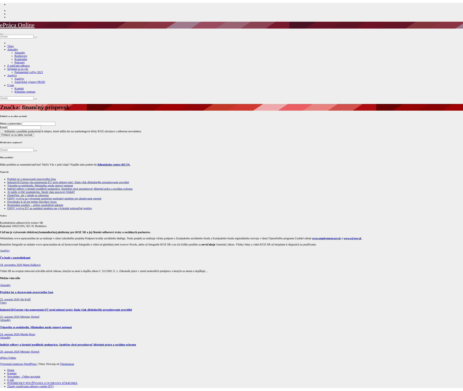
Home (10, 370)
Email (3, 127)
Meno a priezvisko (10, 123)
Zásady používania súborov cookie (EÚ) (30, 386)
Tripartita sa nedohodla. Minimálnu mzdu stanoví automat (40, 185)
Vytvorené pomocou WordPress (18, 364)
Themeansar (67, 364)
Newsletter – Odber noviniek (23, 376)
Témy (10, 46)
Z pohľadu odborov (18, 65)
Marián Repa (27, 334)
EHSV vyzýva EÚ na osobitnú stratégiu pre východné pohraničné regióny (49, 208)
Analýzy (12, 75)
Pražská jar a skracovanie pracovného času (31, 179)
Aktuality (12, 49)
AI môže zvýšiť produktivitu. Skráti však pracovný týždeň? (41, 192)
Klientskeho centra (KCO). (113, 164)
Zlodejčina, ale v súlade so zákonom (28, 195)
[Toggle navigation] (1, 34)
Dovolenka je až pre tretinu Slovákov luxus (32, 201)
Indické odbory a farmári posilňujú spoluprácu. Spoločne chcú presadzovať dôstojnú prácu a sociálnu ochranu (70, 188)
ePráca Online (17, 25)
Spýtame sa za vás (17, 68)
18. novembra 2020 (11, 264)
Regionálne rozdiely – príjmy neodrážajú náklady (35, 205)
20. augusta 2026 (10, 351)
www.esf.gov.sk (353, 238)
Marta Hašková (32, 264)
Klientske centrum (24, 91)
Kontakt (19, 88)
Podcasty (19, 62)
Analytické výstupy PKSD (29, 82)
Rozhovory (20, 55)
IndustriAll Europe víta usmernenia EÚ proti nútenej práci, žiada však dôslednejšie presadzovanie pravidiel (68, 182)
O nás (10, 85)
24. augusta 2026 (10, 334)
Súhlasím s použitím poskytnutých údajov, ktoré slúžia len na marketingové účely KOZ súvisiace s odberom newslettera (72, 131)
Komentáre (20, 59)
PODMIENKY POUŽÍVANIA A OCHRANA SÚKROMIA (42, 383)
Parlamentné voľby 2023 (28, 72)
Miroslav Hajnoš (29, 316)
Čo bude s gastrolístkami (15, 257)
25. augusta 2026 (10, 299)
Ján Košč (25, 299)
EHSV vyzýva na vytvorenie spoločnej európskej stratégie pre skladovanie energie (54, 198)
